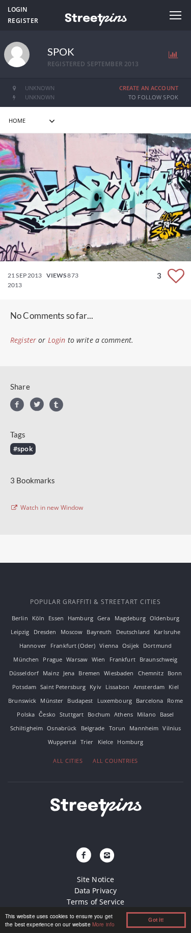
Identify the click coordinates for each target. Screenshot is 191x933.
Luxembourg (114, 700)
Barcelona (149, 700)
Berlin (20, 618)
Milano (146, 714)
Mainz (51, 673)
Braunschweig (159, 659)
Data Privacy (95, 890)
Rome (175, 700)
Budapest (80, 700)
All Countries (115, 760)
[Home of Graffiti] (95, 18)
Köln (38, 618)
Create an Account (148, 88)
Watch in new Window (51, 508)
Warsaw (77, 659)
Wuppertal (62, 742)
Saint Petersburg (63, 687)
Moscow (72, 632)
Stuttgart (72, 714)
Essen (56, 618)
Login (17, 9)
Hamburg (80, 618)
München (26, 659)
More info (103, 924)
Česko (47, 714)
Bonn (175, 673)
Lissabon (117, 687)
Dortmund (157, 645)
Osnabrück (61, 728)
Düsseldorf (24, 673)
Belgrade (93, 728)
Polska (26, 714)
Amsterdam (149, 687)
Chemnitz (150, 673)
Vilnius (171, 728)
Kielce (106, 742)
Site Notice (96, 879)
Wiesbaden (118, 673)
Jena (69, 673)
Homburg (130, 742)
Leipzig (20, 632)
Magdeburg (130, 618)
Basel (167, 714)
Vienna (108, 645)
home (17, 120)
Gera (104, 618)
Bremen (89, 673)
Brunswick (22, 700)
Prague (52, 659)
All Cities (68, 760)
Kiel (174, 687)
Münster (51, 700)
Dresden (45, 632)
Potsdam (24, 687)
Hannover (32, 645)
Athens (123, 714)
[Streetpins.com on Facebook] (83, 855)
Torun (117, 728)
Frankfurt (122, 659)
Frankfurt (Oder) (72, 645)
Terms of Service (95, 902)
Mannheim (143, 728)
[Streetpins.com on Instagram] (107, 855)
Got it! (155, 919)
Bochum (99, 714)
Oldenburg (164, 618)
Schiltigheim (26, 728)
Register (23, 20)
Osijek (130, 645)
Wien (98, 659)
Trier (87, 742)
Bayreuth (99, 632)
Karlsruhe (167, 632)
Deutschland (133, 632)
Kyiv (95, 687)
